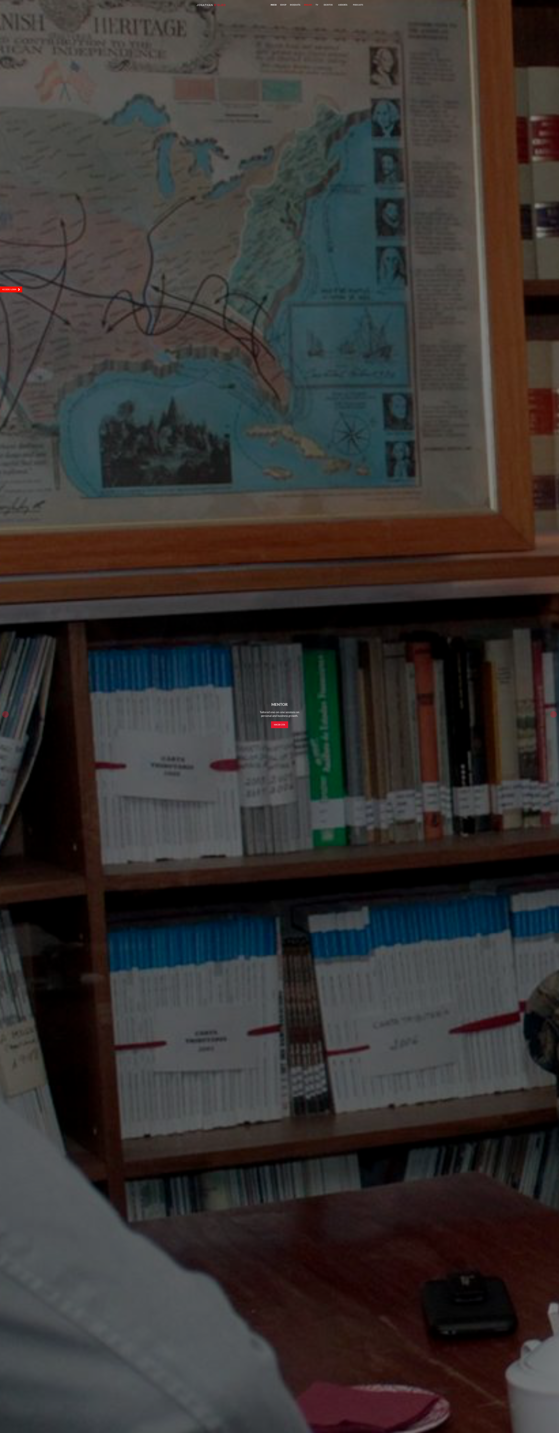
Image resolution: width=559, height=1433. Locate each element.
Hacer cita (279, 725)
